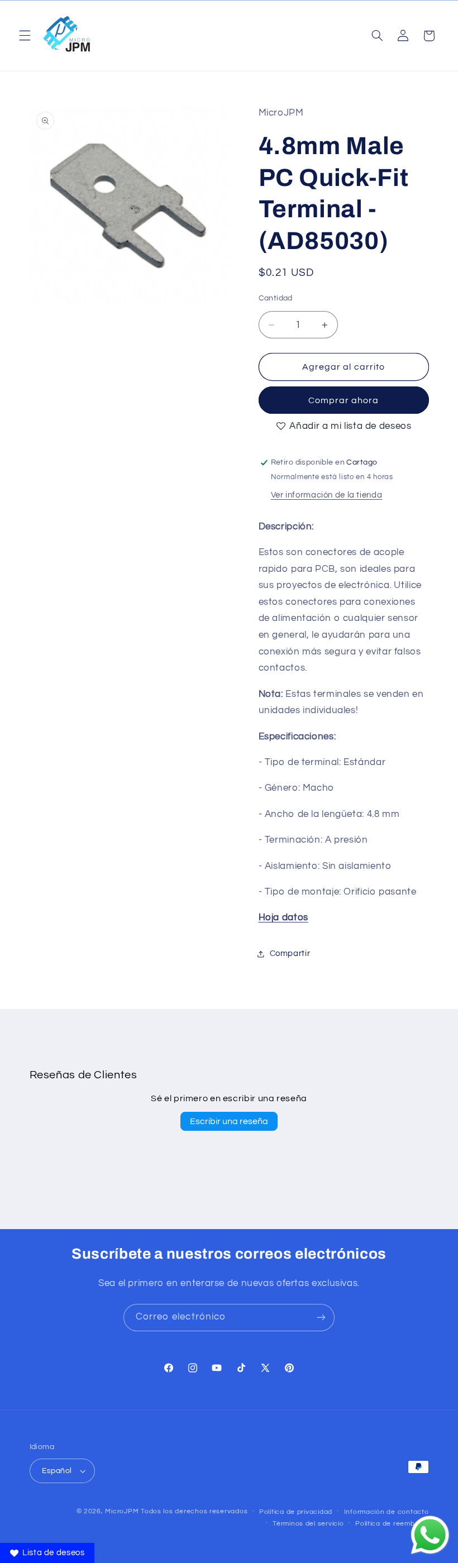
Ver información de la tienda (327, 495)
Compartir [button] (290, 953)
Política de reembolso (391, 1524)
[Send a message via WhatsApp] (430, 1535)
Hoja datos (283, 917)
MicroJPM (122, 1511)
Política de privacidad (295, 1512)
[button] (24, 36)
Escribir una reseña (229, 1121)
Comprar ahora (343, 400)
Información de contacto (386, 1512)
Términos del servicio (308, 1524)
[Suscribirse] (321, 1317)
